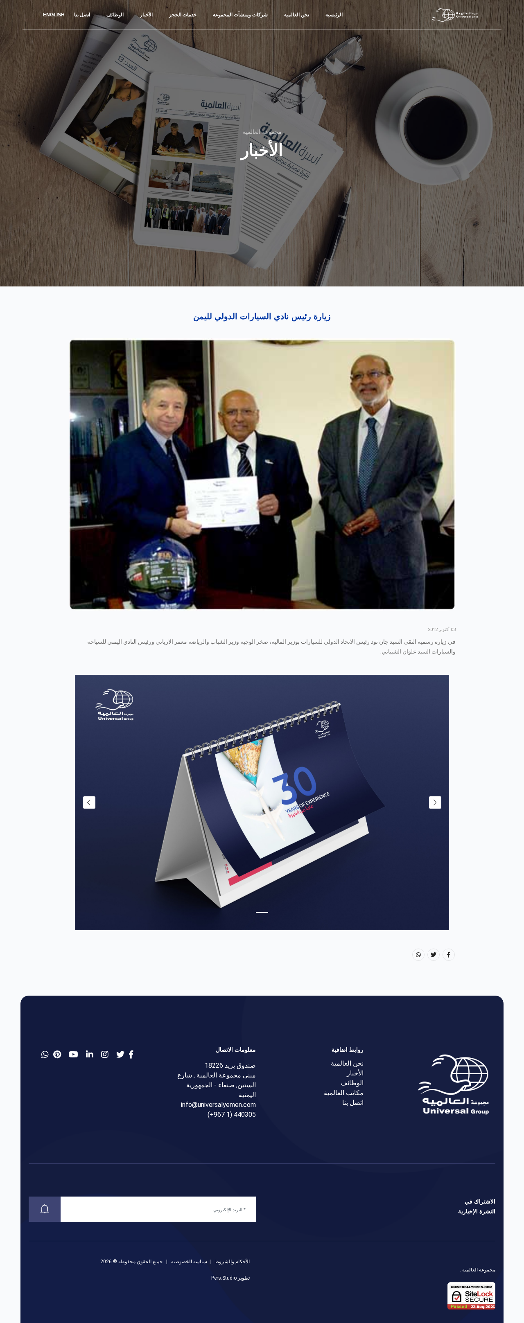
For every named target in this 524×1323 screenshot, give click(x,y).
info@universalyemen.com (218, 1105)
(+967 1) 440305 (232, 1114)
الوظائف (115, 15)
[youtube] (73, 1054)
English (54, 15)
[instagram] (104, 1054)
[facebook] (131, 1054)
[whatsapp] (45, 1054)
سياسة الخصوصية (189, 1261)
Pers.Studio (224, 1278)
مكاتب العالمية (344, 1093)
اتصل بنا (82, 15)
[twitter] (120, 1054)
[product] (89, 1054)
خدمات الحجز (182, 15)
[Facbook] (449, 955)
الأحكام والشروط (232, 1261)
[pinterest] (57, 1054)
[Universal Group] (455, 15)
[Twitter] (433, 955)
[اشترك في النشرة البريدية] (45, 1209)
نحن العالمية (296, 15)
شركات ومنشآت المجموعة (240, 15)
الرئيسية (334, 15)
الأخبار (146, 15)
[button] (262, 912)
